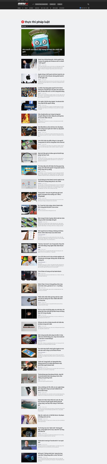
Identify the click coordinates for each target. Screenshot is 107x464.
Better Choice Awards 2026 (41, 4)
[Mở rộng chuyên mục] (88, 8)
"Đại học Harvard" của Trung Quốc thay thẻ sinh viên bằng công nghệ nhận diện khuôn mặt (51, 245)
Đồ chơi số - (40, 367)
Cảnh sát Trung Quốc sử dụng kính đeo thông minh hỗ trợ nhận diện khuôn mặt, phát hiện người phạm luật (50, 363)
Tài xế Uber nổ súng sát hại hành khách (49, 271)
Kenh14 (22, 0)
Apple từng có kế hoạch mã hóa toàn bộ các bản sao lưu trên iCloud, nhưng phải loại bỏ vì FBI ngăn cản (51, 75)
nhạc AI (60, 4)
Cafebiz (26, 0)
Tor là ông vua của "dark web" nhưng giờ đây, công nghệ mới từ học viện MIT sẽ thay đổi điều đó (51, 429)
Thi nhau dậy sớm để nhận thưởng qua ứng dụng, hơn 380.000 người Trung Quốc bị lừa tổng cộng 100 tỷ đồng (51, 167)
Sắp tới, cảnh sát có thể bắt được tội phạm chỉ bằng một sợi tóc (51, 416)
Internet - (40, 183)
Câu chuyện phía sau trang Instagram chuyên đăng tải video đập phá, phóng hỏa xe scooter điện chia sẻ (51, 115)
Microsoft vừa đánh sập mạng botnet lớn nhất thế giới (42, 50)
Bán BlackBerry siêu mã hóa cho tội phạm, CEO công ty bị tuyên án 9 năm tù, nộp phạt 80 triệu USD (51, 128)
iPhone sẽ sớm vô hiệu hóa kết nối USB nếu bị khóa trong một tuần (51, 323)
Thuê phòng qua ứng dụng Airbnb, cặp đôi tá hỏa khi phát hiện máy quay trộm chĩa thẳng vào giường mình (50, 376)
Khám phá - (40, 221)
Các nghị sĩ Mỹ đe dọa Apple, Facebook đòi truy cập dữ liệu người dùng (51, 102)
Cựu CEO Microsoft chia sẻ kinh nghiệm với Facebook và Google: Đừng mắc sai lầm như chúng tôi (51, 258)
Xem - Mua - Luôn (44, 8)
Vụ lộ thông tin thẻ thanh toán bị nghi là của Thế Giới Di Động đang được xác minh (51, 180)
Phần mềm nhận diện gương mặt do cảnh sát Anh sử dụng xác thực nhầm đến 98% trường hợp (50, 298)
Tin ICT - (39, 64)
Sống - (39, 119)
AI (22, 8)
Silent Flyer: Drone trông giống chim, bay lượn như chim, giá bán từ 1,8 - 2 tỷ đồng (50, 285)
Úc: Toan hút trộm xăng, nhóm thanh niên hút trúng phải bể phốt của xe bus (50, 206)
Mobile (19, 8)
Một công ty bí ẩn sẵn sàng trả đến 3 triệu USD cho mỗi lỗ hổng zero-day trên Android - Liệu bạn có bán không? (51, 336)
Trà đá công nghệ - (42, 234)
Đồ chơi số (61, 8)
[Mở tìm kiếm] (88, 4)
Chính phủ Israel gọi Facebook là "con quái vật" (51, 441)
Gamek (19, 0)
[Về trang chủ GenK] (23, 4)
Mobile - (39, 315)
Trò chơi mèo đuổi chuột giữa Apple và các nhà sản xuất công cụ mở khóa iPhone (51, 349)
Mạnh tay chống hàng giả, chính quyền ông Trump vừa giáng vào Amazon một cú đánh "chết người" (51, 61)
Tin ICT (26, 8)
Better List (53, 4)
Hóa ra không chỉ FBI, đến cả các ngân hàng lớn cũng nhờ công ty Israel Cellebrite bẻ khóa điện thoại (51, 388)
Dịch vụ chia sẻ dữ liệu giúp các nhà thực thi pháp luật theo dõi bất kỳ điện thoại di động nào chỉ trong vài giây (51, 311)
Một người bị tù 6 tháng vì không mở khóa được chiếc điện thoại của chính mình (50, 231)
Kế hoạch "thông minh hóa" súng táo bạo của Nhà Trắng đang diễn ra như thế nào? (50, 454)
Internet (31, 8)
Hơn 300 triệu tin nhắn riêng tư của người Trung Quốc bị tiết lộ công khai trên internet (51, 141)
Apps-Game (55, 8)
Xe (50, 8)
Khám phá (37, 8)
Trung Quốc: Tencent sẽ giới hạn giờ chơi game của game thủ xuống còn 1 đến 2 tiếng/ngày (50, 194)
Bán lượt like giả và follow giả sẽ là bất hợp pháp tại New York (51, 154)
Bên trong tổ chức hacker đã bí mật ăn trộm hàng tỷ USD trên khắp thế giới (51, 219)
